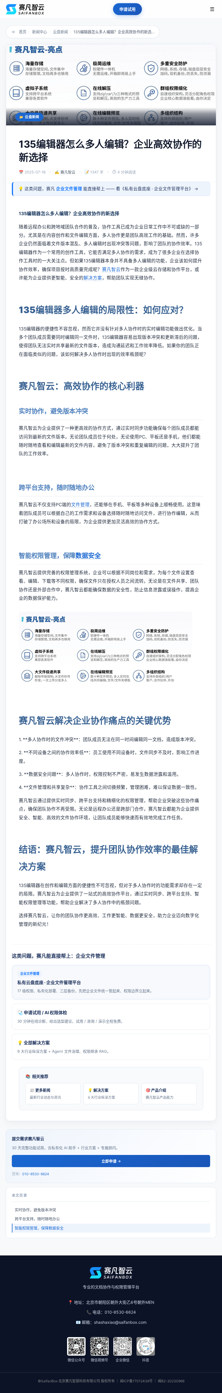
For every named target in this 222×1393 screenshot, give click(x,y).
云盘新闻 (60, 32)
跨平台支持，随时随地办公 (37, 1218)
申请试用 (127, 9)
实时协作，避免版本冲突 (35, 1209)
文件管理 (80, 504)
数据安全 (88, 555)
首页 (22, 32)
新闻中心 (39, 32)
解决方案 (93, 278)
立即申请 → (111, 1161)
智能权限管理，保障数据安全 (39, 1228)
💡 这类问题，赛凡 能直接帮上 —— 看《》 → (108, 188)
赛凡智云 (111, 269)
